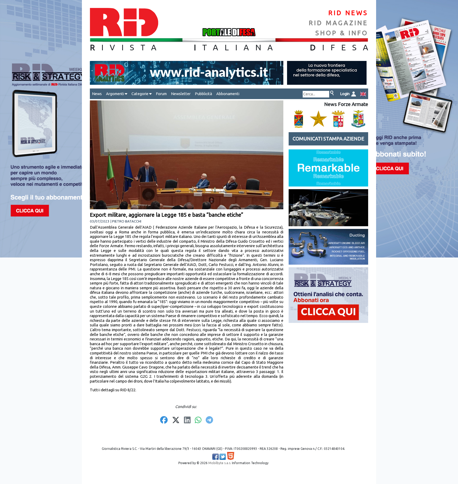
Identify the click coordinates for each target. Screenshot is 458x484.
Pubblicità (203, 93)
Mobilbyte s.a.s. (219, 463)
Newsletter (181, 93)
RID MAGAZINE (338, 22)
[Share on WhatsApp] (198, 420)
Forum (161, 93)
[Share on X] (176, 420)
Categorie (140, 93)
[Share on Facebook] (164, 420)
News (97, 93)
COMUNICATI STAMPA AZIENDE (328, 138)
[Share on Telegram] (209, 420)
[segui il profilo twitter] (222, 457)
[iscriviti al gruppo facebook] (215, 457)
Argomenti (115, 93)
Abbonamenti (227, 93)
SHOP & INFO (341, 33)
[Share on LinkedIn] (187, 420)
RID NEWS (348, 12)
